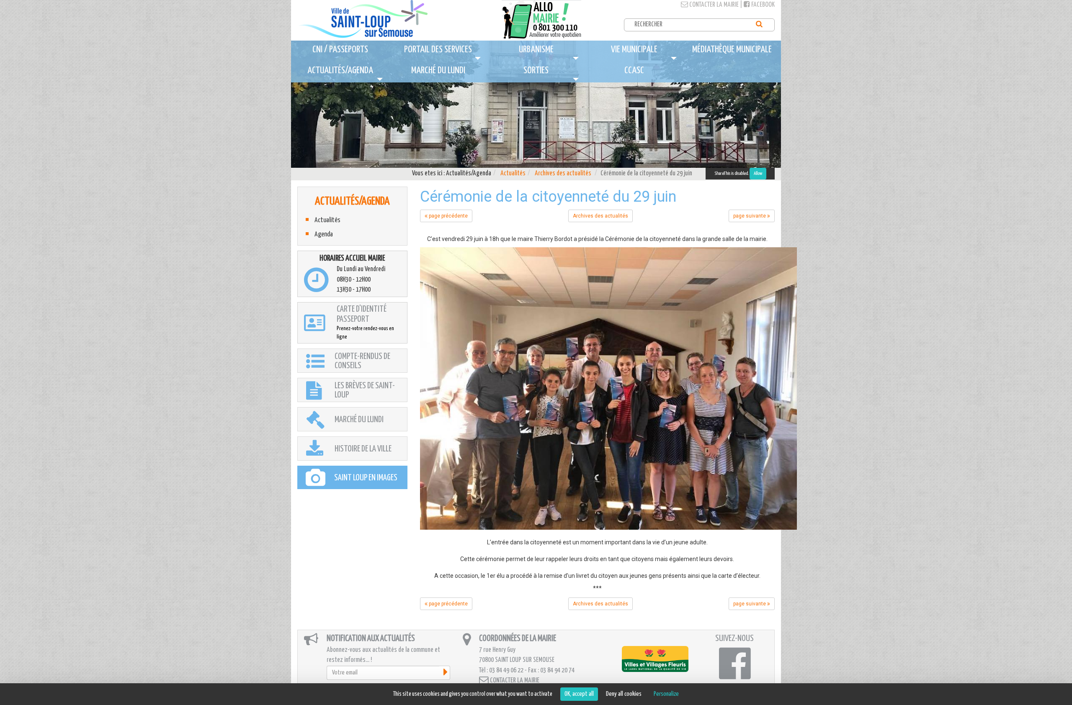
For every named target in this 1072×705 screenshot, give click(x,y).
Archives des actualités (563, 173)
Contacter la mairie (713, 5)
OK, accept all (579, 694)
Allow (758, 173)
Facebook (762, 5)
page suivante (750, 216)
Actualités (513, 173)
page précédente (448, 216)
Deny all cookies (624, 694)
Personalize (666, 694)
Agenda (323, 234)
